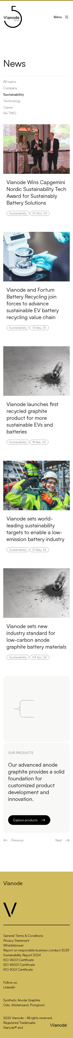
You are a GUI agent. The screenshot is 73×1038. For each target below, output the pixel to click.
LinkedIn (9, 987)
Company (10, 88)
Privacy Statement (16, 940)
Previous (17, 840)
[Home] (12, 17)
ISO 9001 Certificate (18, 969)
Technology (11, 101)
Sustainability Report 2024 (22, 955)
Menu (58, 17)
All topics (9, 82)
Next (58, 840)
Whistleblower (13, 945)
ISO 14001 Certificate (18, 960)
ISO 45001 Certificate (19, 965)
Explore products (25, 820)
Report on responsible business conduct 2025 (36, 950)
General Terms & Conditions (23, 936)
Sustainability (13, 94)
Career (8, 107)
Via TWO (9, 113)
